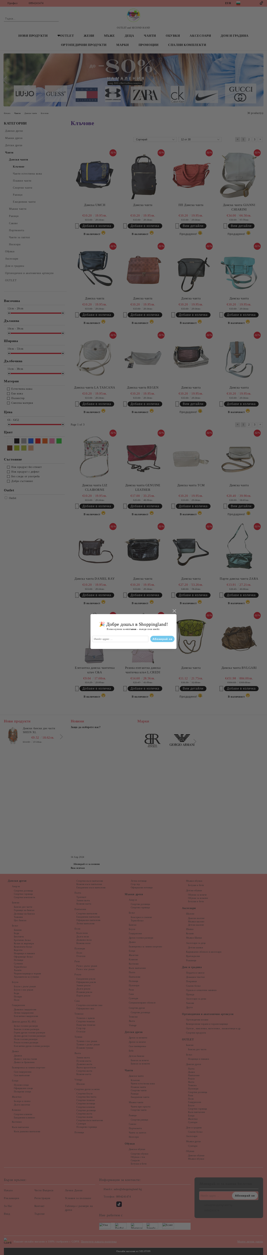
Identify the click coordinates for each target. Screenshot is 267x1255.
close (174, 611)
